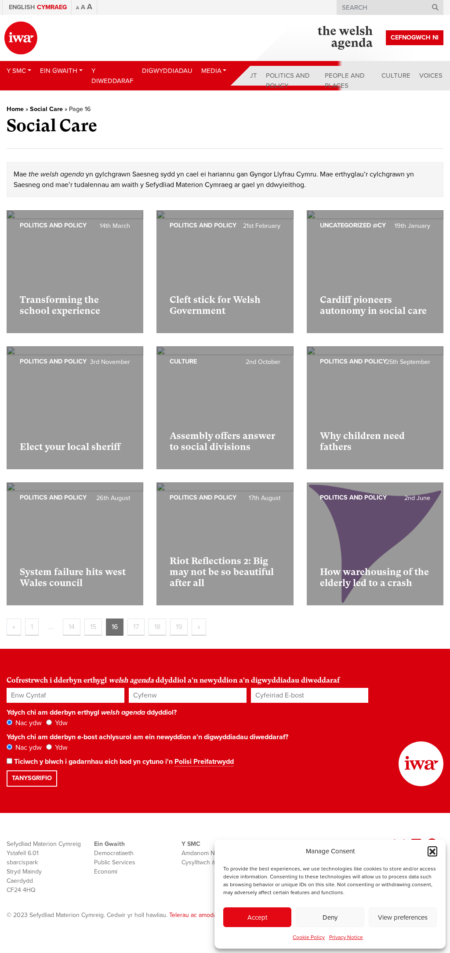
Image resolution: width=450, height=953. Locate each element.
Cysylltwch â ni (201, 862)
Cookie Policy (309, 937)
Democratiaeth (114, 853)
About (246, 75)
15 (93, 626)
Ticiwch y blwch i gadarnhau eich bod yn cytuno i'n (123, 761)
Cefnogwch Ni (415, 37)
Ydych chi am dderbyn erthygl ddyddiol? (92, 712)
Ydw (60, 723)
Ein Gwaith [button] (58, 71)
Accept (257, 917)
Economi (105, 871)
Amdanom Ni (198, 853)
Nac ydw (28, 723)
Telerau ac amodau (194, 915)
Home (15, 109)
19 (179, 626)
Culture (395, 75)
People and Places (345, 81)
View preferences (403, 917)
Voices (431, 75)
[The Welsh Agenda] (345, 38)
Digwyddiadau (167, 71)
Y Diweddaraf (112, 76)
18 (157, 626)
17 (136, 626)
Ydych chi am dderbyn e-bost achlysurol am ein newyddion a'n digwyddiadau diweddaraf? (147, 737)
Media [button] (211, 71)
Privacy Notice (346, 937)
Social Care (46, 109)
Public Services (114, 862)
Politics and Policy (288, 81)
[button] (432, 851)
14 (72, 626)
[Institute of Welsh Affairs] (20, 38)
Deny (330, 917)
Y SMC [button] (16, 71)
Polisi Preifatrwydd (204, 761)
